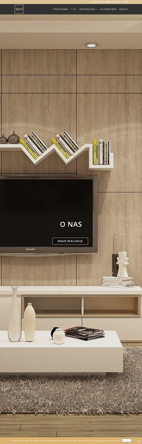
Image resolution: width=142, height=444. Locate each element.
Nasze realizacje (87, 9)
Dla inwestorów (108, 9)
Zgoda (126, 440)
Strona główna (60, 9)
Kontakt (123, 9)
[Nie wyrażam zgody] (139, 441)
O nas (73, 9)
